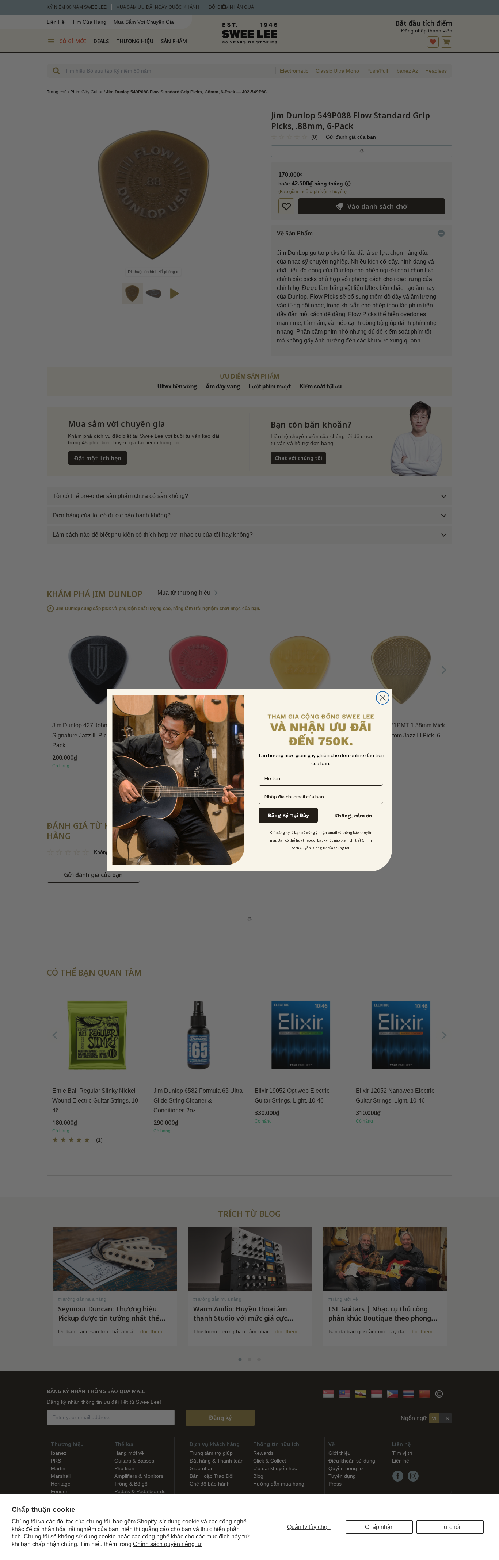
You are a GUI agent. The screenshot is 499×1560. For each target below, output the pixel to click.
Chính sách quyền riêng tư (167, 1544)
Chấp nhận (379, 1527)
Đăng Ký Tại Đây (288, 815)
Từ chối (450, 1527)
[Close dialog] (382, 697)
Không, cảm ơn (353, 816)
